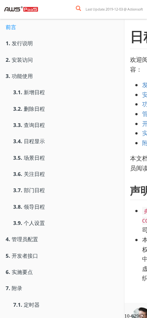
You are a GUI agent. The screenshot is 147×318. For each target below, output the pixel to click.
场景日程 (29, 157)
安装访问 (19, 59)
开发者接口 (22, 255)
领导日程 (29, 206)
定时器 (26, 304)
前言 (11, 27)
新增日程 (29, 92)
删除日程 (29, 108)
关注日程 (29, 173)
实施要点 (19, 271)
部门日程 (29, 190)
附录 (14, 288)
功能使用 (19, 76)
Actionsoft (135, 9)
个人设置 (29, 222)
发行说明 (19, 43)
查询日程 (29, 124)
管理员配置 (22, 239)
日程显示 (29, 141)
